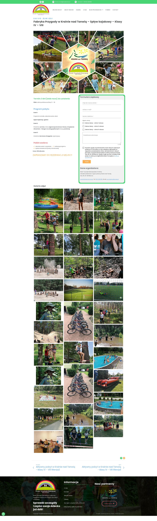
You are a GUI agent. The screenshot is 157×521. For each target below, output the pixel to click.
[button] (96, 10)
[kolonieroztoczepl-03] (78, 437)
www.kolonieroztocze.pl (86, 179)
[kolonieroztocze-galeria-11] (108, 199)
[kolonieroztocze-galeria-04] (48, 267)
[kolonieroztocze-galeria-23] (78, 415)
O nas (85, 10)
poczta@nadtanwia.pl (112, 179)
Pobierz (107, 10)
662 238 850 (99, 179)
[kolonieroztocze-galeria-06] (78, 245)
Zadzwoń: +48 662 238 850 (84, 2)
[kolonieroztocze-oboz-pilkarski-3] (78, 290)
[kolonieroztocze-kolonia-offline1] (108, 358)
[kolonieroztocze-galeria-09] (78, 222)
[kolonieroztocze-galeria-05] (108, 245)
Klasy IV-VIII (37, 18)
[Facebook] (40, 2)
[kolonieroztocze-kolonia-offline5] (48, 332)
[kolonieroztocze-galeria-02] (108, 267)
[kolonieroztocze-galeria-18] (108, 403)
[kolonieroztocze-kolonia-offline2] (48, 355)
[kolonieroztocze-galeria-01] (48, 290)
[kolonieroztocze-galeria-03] (78, 267)
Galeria (78, 10)
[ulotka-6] (48, 396)
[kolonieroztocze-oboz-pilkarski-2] (108, 290)
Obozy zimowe (69, 10)
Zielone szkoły (57, 10)
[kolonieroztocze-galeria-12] (78, 199)
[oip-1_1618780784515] (48, 375)
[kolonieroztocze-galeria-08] (108, 222)
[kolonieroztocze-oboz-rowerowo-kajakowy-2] (48, 311)
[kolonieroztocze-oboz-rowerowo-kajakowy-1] (78, 321)
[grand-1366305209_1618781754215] (48, 199)
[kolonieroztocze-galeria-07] (48, 245)
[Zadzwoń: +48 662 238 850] (76, 2)
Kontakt (115, 10)
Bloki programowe (95, 10)
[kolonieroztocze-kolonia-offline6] (108, 313)
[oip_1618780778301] (78, 383)
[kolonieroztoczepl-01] (48, 419)
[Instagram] (43, 2)
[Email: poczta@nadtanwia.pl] (53, 2)
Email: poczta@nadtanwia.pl (62, 2)
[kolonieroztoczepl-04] (108, 426)
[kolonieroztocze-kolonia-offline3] (78, 352)
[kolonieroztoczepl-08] (48, 442)
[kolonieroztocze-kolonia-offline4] (108, 335)
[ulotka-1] (108, 381)
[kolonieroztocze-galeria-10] (48, 222)
